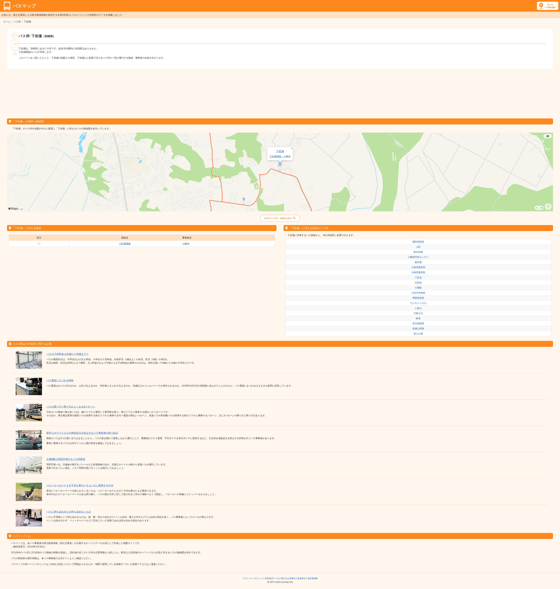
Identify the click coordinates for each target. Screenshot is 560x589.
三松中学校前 (418, 292)
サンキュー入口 (418, 303)
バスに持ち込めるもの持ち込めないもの (68, 511)
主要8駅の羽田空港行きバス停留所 (65, 459)
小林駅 (418, 287)
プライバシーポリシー (253, 578)
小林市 (185, 243)
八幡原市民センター (418, 257)
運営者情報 (312, 578)
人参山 (418, 308)
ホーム (7, 21)
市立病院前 (418, 323)
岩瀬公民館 (418, 328)
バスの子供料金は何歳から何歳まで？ (67, 354)
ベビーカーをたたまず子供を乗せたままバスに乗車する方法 (79, 485)
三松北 (418, 277)
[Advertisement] (280, 92)
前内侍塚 (418, 251)
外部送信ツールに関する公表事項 (280, 578)
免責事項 (301, 578)
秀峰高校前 (418, 297)
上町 (418, 246)
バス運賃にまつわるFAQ (59, 380)
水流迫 (418, 282)
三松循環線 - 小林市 (280, 156)
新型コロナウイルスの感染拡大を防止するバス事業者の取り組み (82, 432)
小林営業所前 (418, 267)
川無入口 (418, 313)
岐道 (418, 318)
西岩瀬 (418, 262)
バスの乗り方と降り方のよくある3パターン (70, 406)
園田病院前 (418, 241)
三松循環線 (125, 243)
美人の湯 (418, 333)
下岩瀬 (280, 151)
